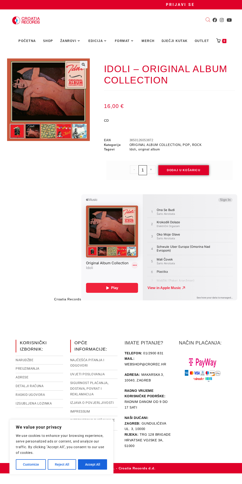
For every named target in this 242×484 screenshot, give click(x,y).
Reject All (62, 464)
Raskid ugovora (30, 395)
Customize (31, 464)
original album (149, 149)
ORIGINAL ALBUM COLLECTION (155, 145)
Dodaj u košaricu (183, 170)
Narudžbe (24, 360)
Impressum (80, 411)
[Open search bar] (208, 20)
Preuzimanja (27, 368)
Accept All (92, 464)
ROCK (197, 145)
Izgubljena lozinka (34, 403)
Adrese (22, 377)
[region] (61, 447)
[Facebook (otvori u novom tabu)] (214, 20)
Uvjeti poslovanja (87, 374)
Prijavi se (180, 4)
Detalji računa (29, 386)
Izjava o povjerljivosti (92, 403)
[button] (83, 64)
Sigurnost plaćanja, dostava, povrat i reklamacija (89, 388)
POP (186, 145)
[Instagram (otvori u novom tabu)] (222, 20)
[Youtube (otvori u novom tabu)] (229, 20)
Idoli (133, 149)
